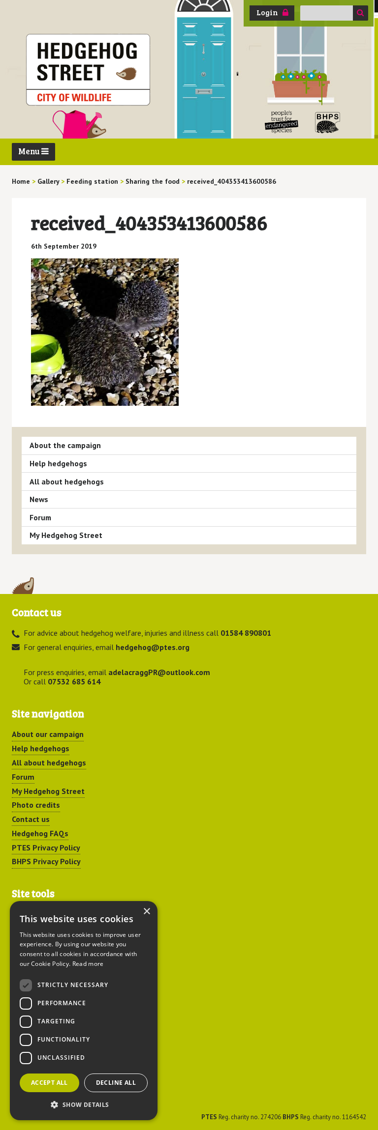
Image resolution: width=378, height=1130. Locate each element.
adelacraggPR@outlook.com (159, 672)
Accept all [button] (49, 1082)
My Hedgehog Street (66, 535)
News (39, 499)
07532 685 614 (74, 681)
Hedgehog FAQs (40, 833)
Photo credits (36, 805)
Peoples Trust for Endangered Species (282, 122)
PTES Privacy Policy (46, 847)
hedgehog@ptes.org (152, 647)
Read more (88, 964)
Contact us (31, 819)
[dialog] (84, 1010)
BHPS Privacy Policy (46, 861)
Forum (40, 517)
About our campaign (48, 734)
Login (267, 12)
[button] (84, 1104)
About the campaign (65, 445)
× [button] (146, 911)
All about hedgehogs (67, 481)
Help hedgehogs (58, 463)
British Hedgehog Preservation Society (327, 122)
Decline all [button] (116, 1082)
